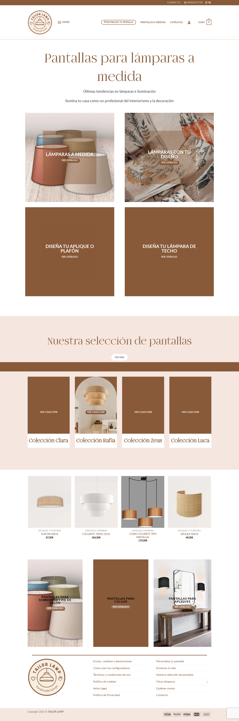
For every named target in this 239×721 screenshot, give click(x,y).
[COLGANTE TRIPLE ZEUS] (96, 502)
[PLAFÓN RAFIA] (49, 502)
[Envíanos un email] (210, 2)
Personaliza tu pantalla (170, 661)
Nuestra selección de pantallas (175, 674)
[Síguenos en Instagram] (206, 2)
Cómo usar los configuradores (111, 668)
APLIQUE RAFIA (189, 534)
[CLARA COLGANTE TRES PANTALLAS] (142, 502)
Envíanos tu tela (166, 668)
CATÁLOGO (176, 22)
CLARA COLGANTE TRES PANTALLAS (143, 536)
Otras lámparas (165, 681)
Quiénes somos (165, 688)
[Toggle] (207, 682)
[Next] (210, 512)
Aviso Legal (100, 688)
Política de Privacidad (106, 695)
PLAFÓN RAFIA (49, 534)
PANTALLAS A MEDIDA (153, 22)
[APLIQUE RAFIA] (189, 502)
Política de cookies (104, 681)
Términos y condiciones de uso (112, 674)
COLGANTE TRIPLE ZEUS (96, 534)
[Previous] (28, 512)
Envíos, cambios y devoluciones (112, 661)
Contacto (173, 3)
